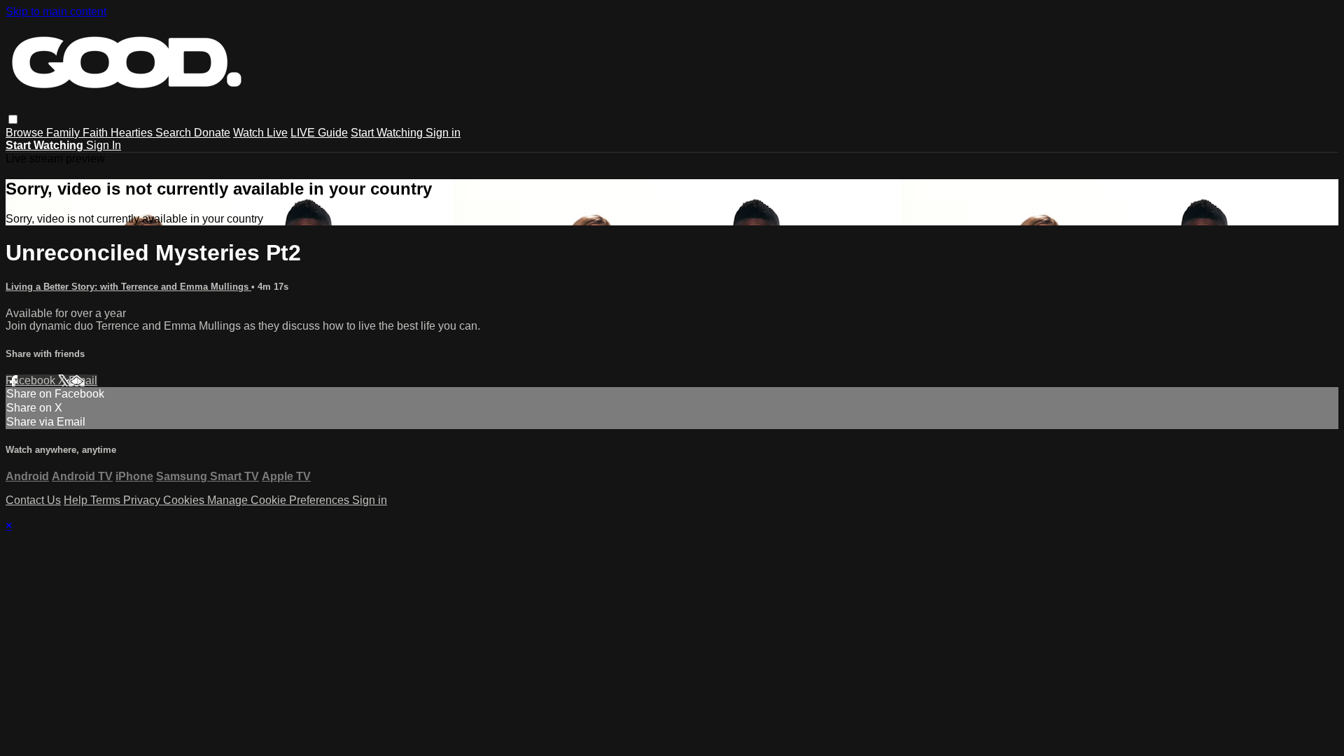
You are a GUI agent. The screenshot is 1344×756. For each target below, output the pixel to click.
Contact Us (33, 500)
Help (77, 500)
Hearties (133, 133)
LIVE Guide (319, 133)
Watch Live (260, 133)
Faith (97, 133)
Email (83, 380)
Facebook (32, 380)
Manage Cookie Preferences (279, 500)
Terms (106, 500)
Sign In (103, 145)
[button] (13, 119)
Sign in (443, 133)
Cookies (185, 500)
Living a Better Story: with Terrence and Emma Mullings (128, 286)
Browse (26, 133)
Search (174, 133)
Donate (212, 133)
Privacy (143, 500)
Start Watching (388, 133)
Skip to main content (56, 12)
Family (64, 133)
